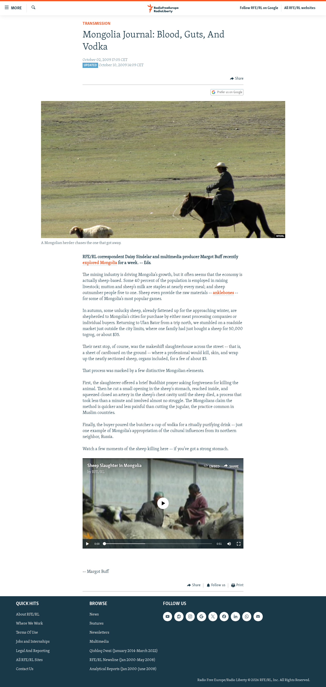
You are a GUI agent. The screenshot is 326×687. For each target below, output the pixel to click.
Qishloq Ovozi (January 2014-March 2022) (123, 651)
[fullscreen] (238, 544)
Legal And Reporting (33, 651)
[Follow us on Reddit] (178, 616)
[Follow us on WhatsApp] (246, 616)
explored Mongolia (100, 263)
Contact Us (24, 669)
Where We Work (29, 624)
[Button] (236, 79)
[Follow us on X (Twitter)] (212, 616)
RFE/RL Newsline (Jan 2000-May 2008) (122, 660)
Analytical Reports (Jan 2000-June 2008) (123, 669)
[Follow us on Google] (201, 616)
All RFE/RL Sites (29, 660)
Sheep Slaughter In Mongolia (114, 465)
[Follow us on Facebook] (224, 616)
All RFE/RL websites (299, 8)
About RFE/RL (27, 614)
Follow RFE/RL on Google (259, 8)
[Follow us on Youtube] (167, 616)
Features (96, 624)
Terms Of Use (27, 633)
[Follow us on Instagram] (190, 616)
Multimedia (99, 642)
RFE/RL (98, 472)
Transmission (96, 24)
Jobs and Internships (33, 642)
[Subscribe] (258, 616)
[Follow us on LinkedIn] (235, 616)
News (94, 614)
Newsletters (99, 633)
